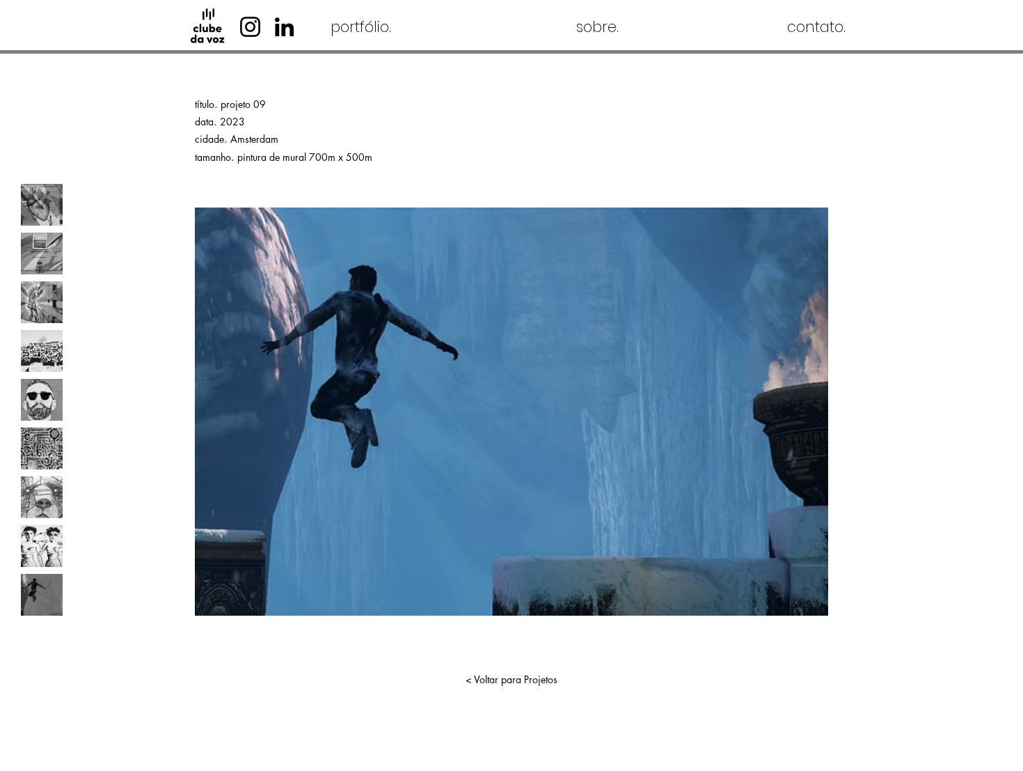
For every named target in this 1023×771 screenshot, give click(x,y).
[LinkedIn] (284, 26)
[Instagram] (250, 26)
